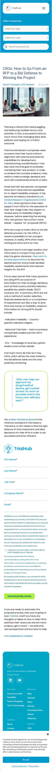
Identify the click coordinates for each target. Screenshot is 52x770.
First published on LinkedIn (18, 636)
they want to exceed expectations (25, 258)
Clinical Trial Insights (11, 84)
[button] (47, 734)
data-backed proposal (23, 419)
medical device (24, 387)
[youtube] (19, 680)
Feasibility (30, 84)
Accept (26, 759)
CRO (23, 84)
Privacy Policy (33, 766)
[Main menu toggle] (43, 8)
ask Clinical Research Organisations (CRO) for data (25, 200)
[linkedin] (10, 680)
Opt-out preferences (19, 766)
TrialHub (13, 616)
